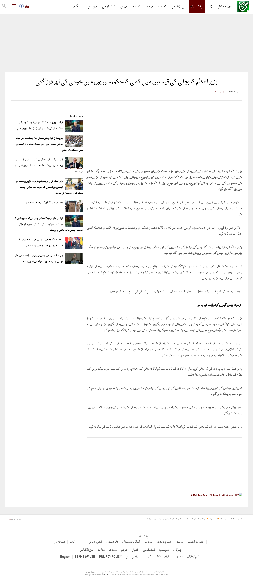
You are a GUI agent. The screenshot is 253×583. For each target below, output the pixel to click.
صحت (149, 6)
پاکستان (196, 6)
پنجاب (148, 541)
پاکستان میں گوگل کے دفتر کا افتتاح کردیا (44, 203)
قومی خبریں (95, 541)
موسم (180, 556)
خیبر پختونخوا (164, 541)
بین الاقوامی (178, 6)
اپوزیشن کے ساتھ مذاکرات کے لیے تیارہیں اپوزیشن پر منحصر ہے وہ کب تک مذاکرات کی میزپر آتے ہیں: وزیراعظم (49, 166)
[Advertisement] (126, 44)
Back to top (16, 519)
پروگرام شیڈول (164, 556)
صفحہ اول (224, 6)
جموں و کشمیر (195, 541)
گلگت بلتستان (131, 541)
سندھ (179, 541)
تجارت (162, 6)
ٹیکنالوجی (108, 6)
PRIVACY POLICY (110, 556)
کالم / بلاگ (193, 556)
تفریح (136, 6)
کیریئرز (147, 556)
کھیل (123, 6)
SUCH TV (107, 574)
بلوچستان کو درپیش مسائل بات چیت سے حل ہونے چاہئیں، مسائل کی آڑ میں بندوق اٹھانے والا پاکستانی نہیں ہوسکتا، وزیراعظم (49, 144)
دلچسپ (92, 6)
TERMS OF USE (85, 556)
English (65, 556)
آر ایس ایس (132, 556)
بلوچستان (112, 541)
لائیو (210, 6)
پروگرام (77, 6)
